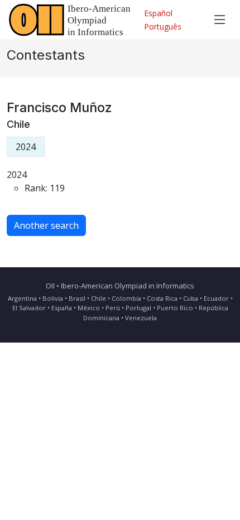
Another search (46, 225)
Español (158, 13)
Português (162, 26)
